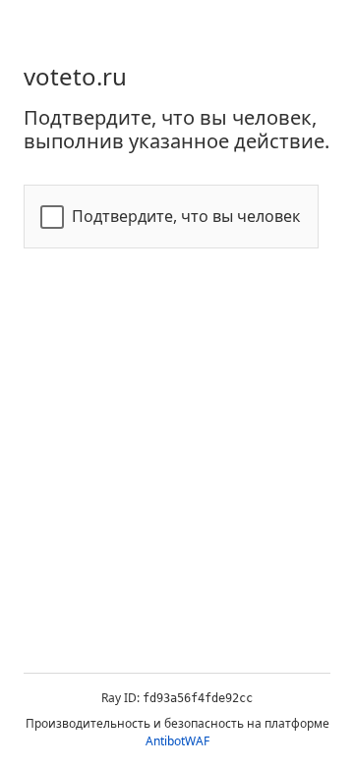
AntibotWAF (177, 741)
